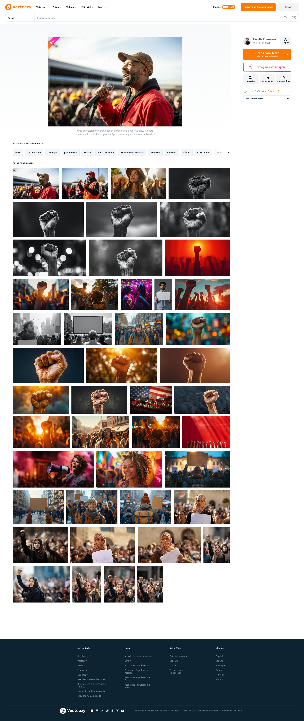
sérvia (186, 152)
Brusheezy (83, 656)
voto (18, 152)
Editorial (86, 7)
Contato (173, 660)
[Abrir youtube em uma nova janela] (122, 710)
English (220, 656)
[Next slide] (225, 152)
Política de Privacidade (209, 710)
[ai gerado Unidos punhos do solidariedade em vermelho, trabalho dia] (206, 432)
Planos (217, 6)
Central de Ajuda (178, 656)
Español (220, 660)
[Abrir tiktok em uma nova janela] (112, 710)
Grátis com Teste (267, 54)
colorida (171, 152)
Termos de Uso (188, 710)
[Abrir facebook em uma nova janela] (92, 710)
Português (221, 665)
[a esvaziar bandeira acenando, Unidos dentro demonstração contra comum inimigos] (38, 507)
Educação (82, 674)
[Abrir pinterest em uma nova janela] (107, 710)
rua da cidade (106, 152)
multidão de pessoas (132, 152)
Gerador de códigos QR (89, 695)
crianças (52, 152)
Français (220, 674)
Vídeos (70, 7)
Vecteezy (82, 660)
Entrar (288, 6)
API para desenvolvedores (91, 679)
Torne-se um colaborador (176, 671)
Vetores (40, 7)
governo (155, 152)
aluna (220, 152)
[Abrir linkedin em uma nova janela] (102, 710)
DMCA (127, 660)
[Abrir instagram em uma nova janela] (97, 710)
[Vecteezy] (18, 7)
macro (87, 152)
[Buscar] (285, 18)
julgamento (70, 152)
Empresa (82, 670)
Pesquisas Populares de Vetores (137, 671)
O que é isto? (273, 91)
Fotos (56, 7)
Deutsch (220, 670)
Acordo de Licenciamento (137, 656)
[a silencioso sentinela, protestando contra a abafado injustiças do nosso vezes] (91, 507)
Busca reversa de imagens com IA (91, 685)
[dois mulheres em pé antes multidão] (136, 294)
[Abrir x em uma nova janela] (117, 710)
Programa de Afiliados (136, 665)
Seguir (285, 42)
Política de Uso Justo (232, 710)
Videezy (81, 665)
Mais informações (254, 98)
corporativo (34, 152)
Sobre (172, 665)
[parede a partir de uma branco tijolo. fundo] (151, 400)
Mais (100, 7)
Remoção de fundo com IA (91, 691)
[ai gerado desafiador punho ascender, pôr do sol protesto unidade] (156, 432)
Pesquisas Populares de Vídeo (137, 686)
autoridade (203, 152)
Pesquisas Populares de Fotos (137, 679)
